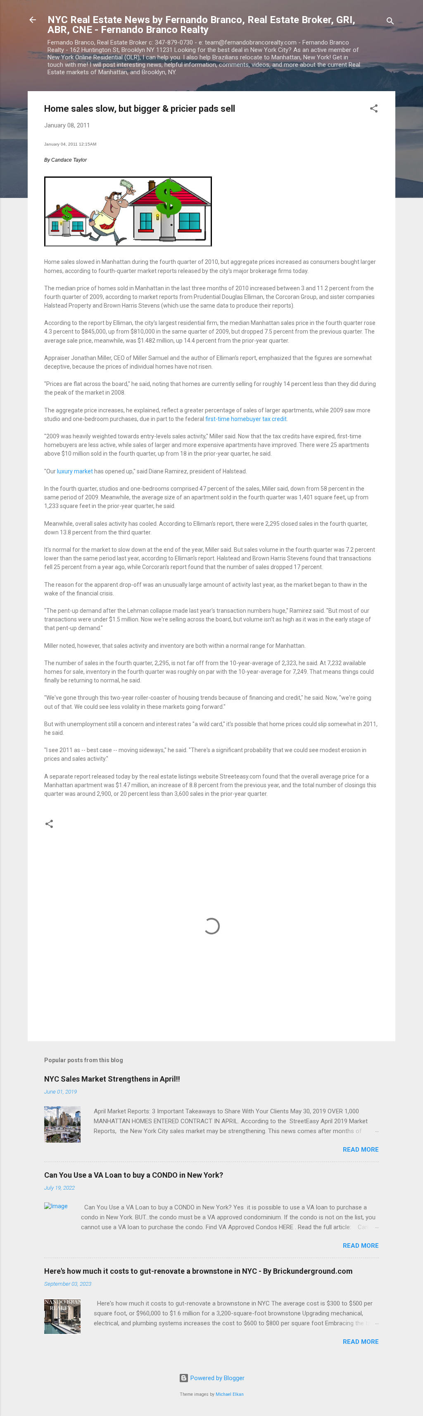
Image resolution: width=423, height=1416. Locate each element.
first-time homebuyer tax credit (246, 419)
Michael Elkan (230, 1394)
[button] (374, 109)
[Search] (390, 22)
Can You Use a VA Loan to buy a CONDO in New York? (133, 1175)
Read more (361, 1149)
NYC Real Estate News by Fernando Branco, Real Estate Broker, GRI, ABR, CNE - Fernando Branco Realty (201, 24)
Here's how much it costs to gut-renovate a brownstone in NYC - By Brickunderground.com (198, 1271)
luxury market (75, 471)
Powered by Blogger (217, 1378)
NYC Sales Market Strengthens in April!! (112, 1079)
